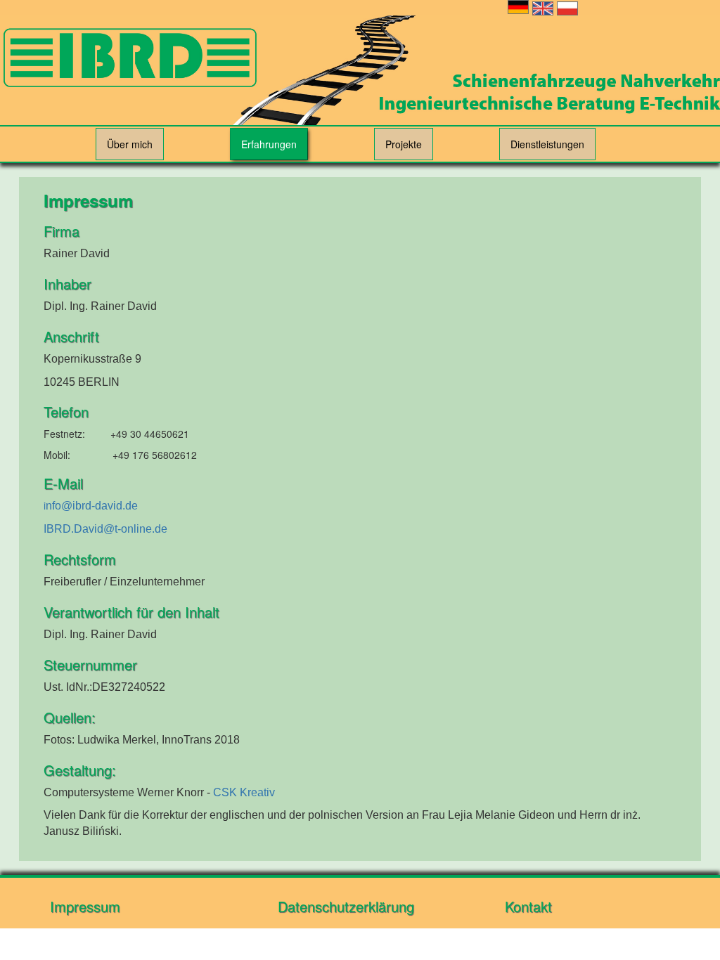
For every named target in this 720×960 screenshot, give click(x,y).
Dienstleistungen (547, 144)
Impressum (85, 906)
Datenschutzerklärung (346, 906)
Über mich (130, 144)
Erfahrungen (269, 144)
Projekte (403, 144)
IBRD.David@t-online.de (105, 529)
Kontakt (528, 906)
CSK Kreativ (244, 792)
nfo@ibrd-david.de (92, 506)
